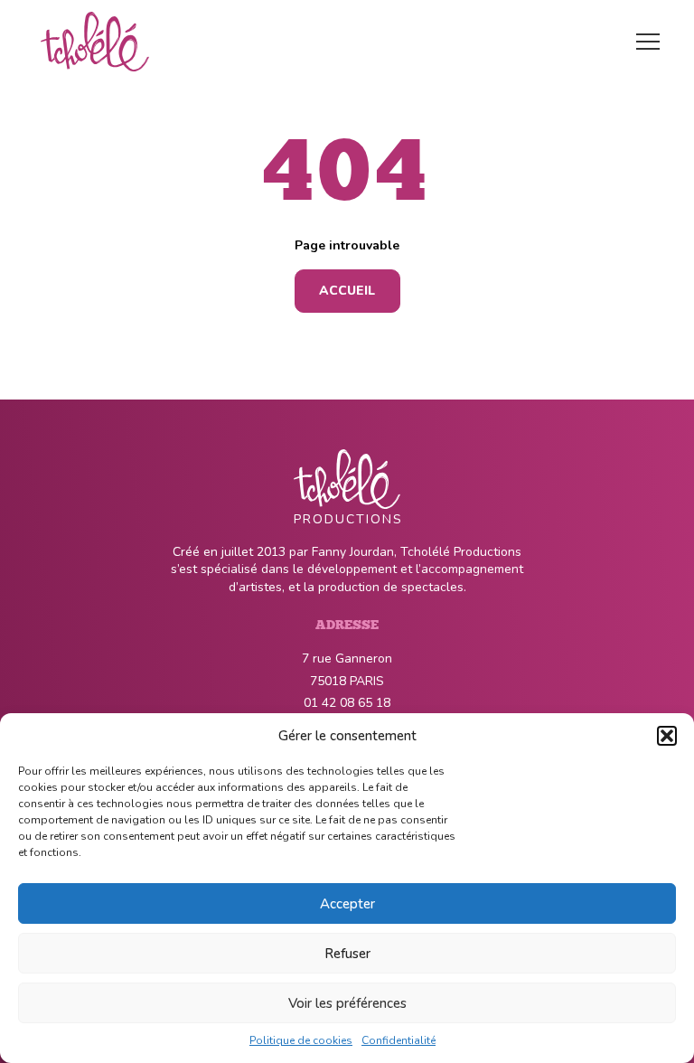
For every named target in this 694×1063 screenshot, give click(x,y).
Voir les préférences (347, 1003)
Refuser (347, 954)
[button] (667, 736)
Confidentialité (398, 1040)
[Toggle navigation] (647, 41)
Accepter (347, 904)
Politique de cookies (300, 1040)
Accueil (347, 290)
